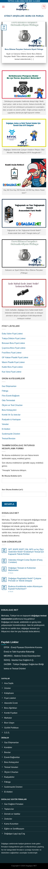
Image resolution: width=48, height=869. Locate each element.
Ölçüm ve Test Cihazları (12, 405)
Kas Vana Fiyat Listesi (11, 372)
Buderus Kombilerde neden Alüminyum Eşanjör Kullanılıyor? (25, 587)
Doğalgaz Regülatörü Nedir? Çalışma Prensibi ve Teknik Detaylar (24, 579)
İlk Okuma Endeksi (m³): (12, 476)
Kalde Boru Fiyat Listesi (12, 367)
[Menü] (3, 7)
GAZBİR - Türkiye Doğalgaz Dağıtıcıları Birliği (24, 664)
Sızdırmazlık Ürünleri (11, 434)
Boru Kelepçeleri (9, 410)
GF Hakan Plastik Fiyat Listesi (15, 357)
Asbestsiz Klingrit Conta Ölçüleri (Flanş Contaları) (25, 561)
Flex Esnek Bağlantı (10, 396)
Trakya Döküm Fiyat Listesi (13, 338)
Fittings (5, 391)
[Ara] (44, 7)
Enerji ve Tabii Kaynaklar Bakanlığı (19, 652)
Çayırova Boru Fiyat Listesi (13, 348)
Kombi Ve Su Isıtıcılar (11, 415)
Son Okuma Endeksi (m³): (12, 490)
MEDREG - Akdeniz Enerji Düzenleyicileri (22, 656)
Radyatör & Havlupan (11, 419)
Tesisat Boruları (8, 438)
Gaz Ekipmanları (9, 386)
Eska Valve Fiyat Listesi (12, 334)
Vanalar (5, 424)
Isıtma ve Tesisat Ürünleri (15, 669)
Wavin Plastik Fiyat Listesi (13, 362)
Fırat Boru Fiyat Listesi (11, 353)
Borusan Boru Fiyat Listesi (13, 343)
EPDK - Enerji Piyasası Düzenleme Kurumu (23, 647)
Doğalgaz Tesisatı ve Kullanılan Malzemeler (22, 569)
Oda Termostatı (8, 400)
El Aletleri (6, 429)
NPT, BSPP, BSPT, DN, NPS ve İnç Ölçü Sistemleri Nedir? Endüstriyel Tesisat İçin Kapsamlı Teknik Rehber (26, 551)
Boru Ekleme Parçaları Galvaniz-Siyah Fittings (24, 49)
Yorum (10, 573)
